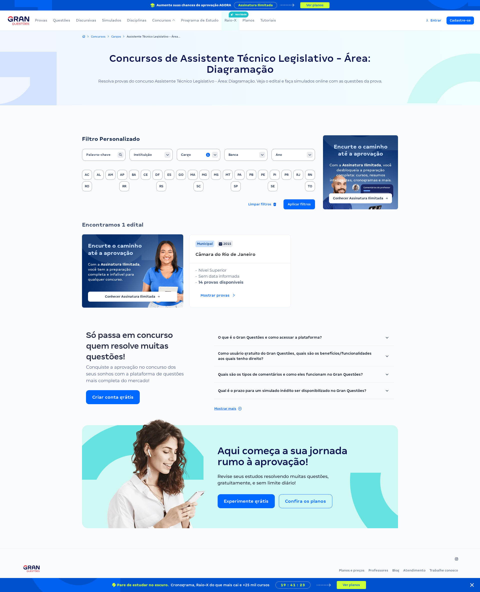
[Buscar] (121, 155)
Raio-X (230, 17)
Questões (61, 20)
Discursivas (86, 20)
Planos (248, 20)
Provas (41, 20)
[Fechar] (472, 585)
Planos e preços (351, 570)
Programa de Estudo (199, 20)
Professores (378, 570)
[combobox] (151, 155)
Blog (395, 570)
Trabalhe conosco (444, 570)
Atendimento (414, 570)
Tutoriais (268, 20)
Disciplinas (136, 20)
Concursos (161, 20)
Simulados (111, 20)
